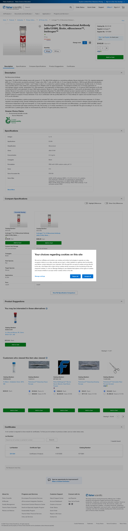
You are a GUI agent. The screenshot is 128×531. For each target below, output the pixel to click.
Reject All (75, 276)
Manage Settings (40, 276)
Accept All (88, 276)
